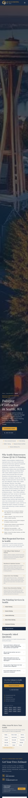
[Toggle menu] (25, 3)
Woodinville (22, 739)
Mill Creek (6, 745)
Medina (6, 734)
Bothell (14, 745)
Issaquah (6, 739)
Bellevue (22, 734)
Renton (20, 745)
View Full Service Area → (8, 747)
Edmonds (6, 742)
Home (3, 393)
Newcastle (14, 739)
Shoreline (14, 742)
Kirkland (6, 737)
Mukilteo (21, 742)
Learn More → (21, 788)
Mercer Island (14, 734)
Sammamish (14, 737)
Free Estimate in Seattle (9, 428)
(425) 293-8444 (9, 432)
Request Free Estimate (14, 685)
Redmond (22, 737)
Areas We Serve (9, 393)
